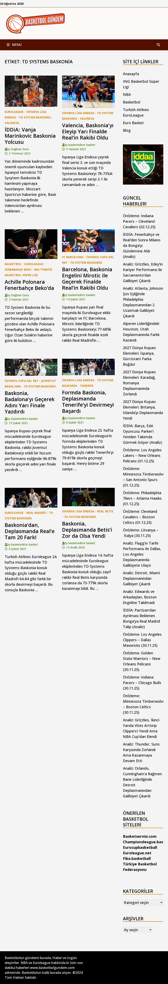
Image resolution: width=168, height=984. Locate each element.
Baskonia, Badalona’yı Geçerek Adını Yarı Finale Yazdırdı (29, 402)
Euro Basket (133, 122)
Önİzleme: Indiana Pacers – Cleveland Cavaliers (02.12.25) (139, 221)
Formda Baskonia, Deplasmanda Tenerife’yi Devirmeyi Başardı (88, 401)
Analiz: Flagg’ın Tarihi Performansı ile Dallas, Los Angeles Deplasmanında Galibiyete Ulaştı (142, 554)
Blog (127, 130)
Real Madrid (36, 513)
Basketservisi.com (140, 836)
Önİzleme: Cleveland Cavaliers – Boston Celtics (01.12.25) (140, 517)
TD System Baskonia (35, 117)
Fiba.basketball (137, 858)
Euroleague (14, 112)
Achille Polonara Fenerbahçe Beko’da (29, 284)
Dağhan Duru (20, 149)
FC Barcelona (73, 257)
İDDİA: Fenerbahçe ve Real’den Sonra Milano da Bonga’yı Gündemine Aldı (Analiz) (141, 245)
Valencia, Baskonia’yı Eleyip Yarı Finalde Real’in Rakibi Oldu (88, 131)
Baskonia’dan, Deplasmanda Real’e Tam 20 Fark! (29, 531)
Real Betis (105, 511)
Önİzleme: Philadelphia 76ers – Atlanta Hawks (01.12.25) (142, 498)
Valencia (12, 123)
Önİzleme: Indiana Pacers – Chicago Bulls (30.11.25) (142, 683)
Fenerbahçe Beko (18, 269)
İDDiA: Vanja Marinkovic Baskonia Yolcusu (30, 135)
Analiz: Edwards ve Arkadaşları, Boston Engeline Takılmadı (140, 597)
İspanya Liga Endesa (78, 113)
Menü (16, 44)
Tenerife (86, 386)
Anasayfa (131, 73)
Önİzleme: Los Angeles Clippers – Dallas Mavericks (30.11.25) (142, 640)
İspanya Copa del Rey (21, 381)
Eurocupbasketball (140, 847)
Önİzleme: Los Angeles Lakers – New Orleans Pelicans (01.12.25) (142, 455)
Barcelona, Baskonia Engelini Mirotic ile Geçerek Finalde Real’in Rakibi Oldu (87, 278)
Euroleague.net (137, 852)
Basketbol (13, 264)
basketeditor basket (81, 145)
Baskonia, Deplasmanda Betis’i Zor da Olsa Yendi (87, 529)
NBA (127, 94)
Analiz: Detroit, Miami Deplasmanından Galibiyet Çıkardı (141, 578)
